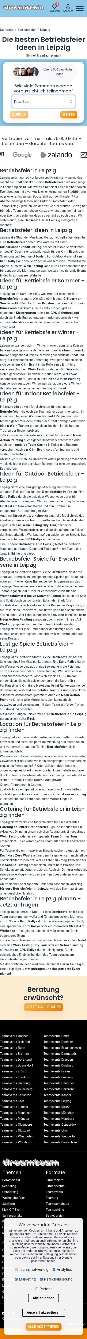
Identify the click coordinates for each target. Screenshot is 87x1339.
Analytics (64, 1269)
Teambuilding (55, 1210)
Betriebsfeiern (55, 1215)
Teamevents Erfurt (13, 1071)
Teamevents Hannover (59, 1083)
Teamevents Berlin (56, 1036)
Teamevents (54, 1192)
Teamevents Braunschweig (62, 1048)
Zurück (19, 114)
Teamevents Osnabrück (60, 1124)
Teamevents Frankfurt (15, 1077)
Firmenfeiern (54, 1180)
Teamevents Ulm (55, 1130)
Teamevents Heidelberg (16, 1089)
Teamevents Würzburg (15, 1142)
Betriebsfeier (27, 29)
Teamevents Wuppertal (59, 1136)
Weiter (69, 114)
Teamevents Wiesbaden (16, 1136)
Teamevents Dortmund (16, 1059)
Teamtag (52, 1198)
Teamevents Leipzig (57, 1101)
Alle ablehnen (43, 1298)
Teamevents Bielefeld (15, 1042)
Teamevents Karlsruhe (15, 1095)
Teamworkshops (57, 1204)
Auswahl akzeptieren (43, 1313)
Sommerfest (11, 1180)
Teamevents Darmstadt (60, 1054)
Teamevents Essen (57, 1071)
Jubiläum (8, 1204)
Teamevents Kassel (57, 1095)
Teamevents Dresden (58, 1059)
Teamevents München (59, 1113)
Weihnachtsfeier (13, 1198)
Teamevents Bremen (14, 1054)
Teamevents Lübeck (14, 1107)
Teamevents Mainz (57, 1107)
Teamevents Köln (12, 1101)
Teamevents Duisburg (58, 1065)
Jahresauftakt (12, 1215)
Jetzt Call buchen (43, 1007)
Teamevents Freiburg (58, 1077)
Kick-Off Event (12, 1210)
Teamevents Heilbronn (59, 1089)
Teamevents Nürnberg (59, 1119)
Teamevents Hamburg (15, 1083)
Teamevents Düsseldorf (16, 1065)
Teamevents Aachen (14, 1036)
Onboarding (10, 1192)
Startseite (6, 29)
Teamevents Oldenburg (16, 1124)
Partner (45, 1289)
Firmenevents (55, 1186)
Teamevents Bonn (12, 1048)
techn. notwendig (33, 1269)
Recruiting (9, 1186)
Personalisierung (58, 1279)
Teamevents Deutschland (61, 1142)
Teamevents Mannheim (16, 1113)
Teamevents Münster (14, 1119)
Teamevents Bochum (58, 1042)
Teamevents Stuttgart (15, 1130)
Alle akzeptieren (43, 1327)
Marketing (27, 1279)
